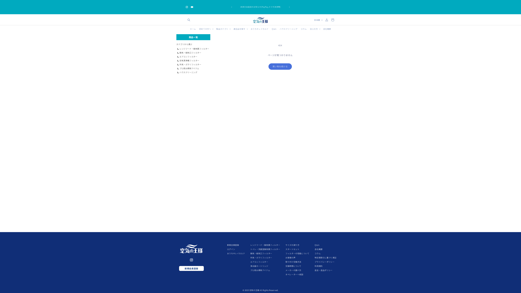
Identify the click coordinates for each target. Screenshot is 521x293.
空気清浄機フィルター (189, 60)
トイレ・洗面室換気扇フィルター (265, 249)
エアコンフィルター (188, 56)
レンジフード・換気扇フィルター (194, 48)
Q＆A (317, 245)
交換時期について (293, 266)
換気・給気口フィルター (190, 52)
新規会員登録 (191, 268)
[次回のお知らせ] (289, 7)
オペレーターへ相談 (294, 274)
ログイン (231, 249)
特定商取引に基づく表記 (325, 257)
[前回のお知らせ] (232, 7)
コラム (318, 253)
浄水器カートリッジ (259, 266)
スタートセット (292, 249)
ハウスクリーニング (188, 72)
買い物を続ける (280, 66)
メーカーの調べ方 (293, 270)
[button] (189, 20)
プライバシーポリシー (324, 261)
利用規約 (319, 266)
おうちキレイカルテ (236, 253)
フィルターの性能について (297, 253)
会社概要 (319, 249)
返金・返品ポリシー (323, 270)
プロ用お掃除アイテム (189, 68)
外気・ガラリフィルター (190, 64)
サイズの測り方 (292, 245)
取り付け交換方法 (293, 261)
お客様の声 (290, 257)
